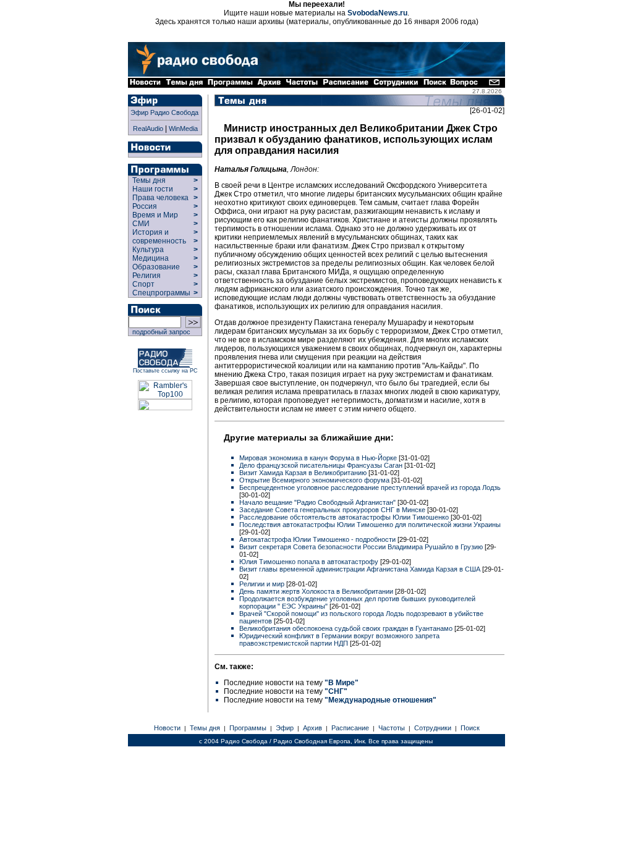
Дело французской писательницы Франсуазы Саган (321, 465)
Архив (312, 728)
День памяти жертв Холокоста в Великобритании (317, 591)
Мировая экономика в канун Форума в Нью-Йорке (319, 458)
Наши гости (153, 189)
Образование (156, 267)
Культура (148, 249)
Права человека (160, 197)
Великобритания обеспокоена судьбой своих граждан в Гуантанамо (346, 628)
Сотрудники (432, 728)
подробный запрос (159, 331)
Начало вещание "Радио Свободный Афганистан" (318, 502)
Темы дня (149, 180)
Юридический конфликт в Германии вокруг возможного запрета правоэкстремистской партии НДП (339, 639)
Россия (145, 206)
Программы (247, 728)
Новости (167, 728)
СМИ (141, 223)
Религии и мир (262, 584)
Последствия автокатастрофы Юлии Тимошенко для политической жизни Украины (370, 524)
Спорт (142, 284)
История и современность (159, 236)
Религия (146, 275)
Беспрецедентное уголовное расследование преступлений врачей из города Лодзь (370, 487)
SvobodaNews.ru (377, 13)
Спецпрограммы (160, 293)
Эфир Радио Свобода (164, 112)
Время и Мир (155, 215)
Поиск (470, 728)
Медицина (150, 258)
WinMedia (183, 128)
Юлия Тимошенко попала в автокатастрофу (309, 561)
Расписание (350, 728)
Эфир (284, 728)
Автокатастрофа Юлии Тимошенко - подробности (318, 539)
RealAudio (148, 128)
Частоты (391, 728)
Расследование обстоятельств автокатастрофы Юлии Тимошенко (345, 517)
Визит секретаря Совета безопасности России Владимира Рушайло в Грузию (362, 547)
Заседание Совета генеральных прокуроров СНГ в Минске (333, 509)
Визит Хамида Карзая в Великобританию (303, 472)
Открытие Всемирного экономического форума (315, 480)
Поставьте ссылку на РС (165, 371)
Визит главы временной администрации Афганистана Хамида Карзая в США (360, 569)
